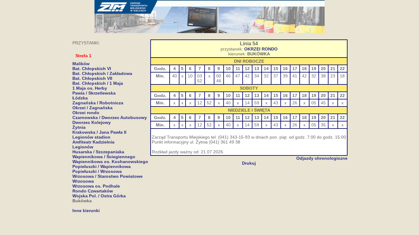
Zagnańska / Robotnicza (97, 102)
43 (275, 102)
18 (342, 75)
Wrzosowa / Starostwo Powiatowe (107, 176)
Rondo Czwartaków (92, 190)
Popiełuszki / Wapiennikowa (101, 166)
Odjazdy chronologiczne (322, 158)
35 (323, 124)
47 (237, 75)
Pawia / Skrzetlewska (94, 93)
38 (323, 75)
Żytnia (79, 127)
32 (266, 75)
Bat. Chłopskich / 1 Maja (97, 83)
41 (294, 75)
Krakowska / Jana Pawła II (99, 132)
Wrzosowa (83, 181)
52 (199, 80)
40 (174, 75)
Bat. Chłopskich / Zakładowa (102, 73)
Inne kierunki (86, 210)
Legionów (82, 146)
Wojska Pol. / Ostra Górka (99, 195)
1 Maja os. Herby (89, 88)
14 (247, 102)
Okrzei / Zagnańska (92, 107)
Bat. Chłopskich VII (92, 78)
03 (199, 75)
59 (256, 102)
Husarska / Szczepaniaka (98, 151)
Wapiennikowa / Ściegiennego (103, 156)
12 (199, 102)
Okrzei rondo (85, 112)
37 (275, 75)
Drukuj (249, 163)
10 (190, 75)
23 (332, 75)
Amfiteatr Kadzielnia (93, 142)
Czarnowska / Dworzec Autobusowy (109, 117)
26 (294, 102)
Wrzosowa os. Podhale (96, 186)
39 (285, 75)
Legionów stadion (91, 137)
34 (256, 75)
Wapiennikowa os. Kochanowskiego (110, 161)
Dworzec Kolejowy (91, 122)
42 (247, 75)
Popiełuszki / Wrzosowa (97, 171)
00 (218, 75)
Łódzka (80, 97)
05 (313, 102)
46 (218, 80)
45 (323, 102)
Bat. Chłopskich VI (91, 68)
